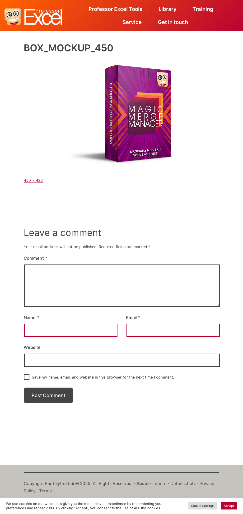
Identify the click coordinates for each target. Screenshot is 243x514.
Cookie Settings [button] (203, 506)
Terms (45, 490)
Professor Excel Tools (115, 9)
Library (168, 9)
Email (133, 317)
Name (31, 317)
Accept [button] (229, 506)
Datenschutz (183, 483)
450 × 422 (33, 180)
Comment (35, 258)
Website (32, 347)
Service (132, 22)
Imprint (159, 483)
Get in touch (173, 22)
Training (202, 9)
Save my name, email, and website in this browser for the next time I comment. (103, 377)
